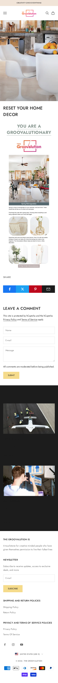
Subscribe (13, 588)
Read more (8, 455)
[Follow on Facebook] (4, 644)
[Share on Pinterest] (35, 289)
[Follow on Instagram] (13, 644)
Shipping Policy (10, 607)
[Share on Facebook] (9, 289)
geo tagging (11, 501)
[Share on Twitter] (22, 289)
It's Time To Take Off (20, 446)
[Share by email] (48, 289)
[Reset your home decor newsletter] (29, 203)
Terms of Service (29, 319)
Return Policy (9, 612)
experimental (11, 439)
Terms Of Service (11, 634)
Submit (11, 375)
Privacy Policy (10, 319)
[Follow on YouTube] (21, 644)
